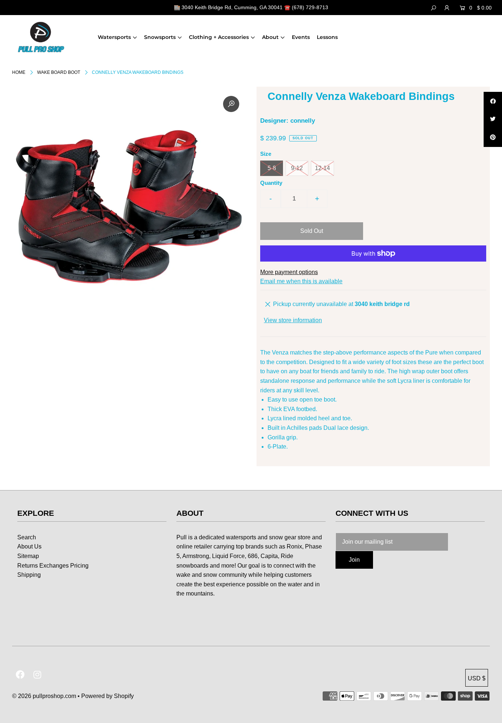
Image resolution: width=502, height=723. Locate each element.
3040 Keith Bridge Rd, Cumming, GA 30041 (232, 7)
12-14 (322, 168)
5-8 (272, 168)
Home (18, 72)
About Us (29, 546)
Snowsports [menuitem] (160, 37)
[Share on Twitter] (493, 119)
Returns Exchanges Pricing (53, 565)
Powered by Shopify (107, 696)
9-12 (297, 168)
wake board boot (58, 72)
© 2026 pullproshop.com (44, 696)
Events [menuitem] (301, 37)
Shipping (29, 575)
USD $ (476, 678)
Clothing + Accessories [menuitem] (219, 37)
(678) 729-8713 (310, 7)
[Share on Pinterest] (493, 138)
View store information (293, 320)
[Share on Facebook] (493, 101)
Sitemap (28, 556)
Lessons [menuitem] (327, 37)
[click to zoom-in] (231, 104)
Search (26, 537)
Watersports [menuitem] (114, 37)
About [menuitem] (270, 37)
